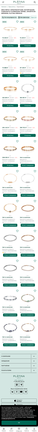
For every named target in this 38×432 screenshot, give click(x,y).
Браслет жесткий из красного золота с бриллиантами (8, 100)
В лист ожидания (27, 165)
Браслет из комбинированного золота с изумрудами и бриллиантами (27, 309)
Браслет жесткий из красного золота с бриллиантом (8, 40)
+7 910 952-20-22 (19, 381)
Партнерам (5, 365)
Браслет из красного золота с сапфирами (8, 160)
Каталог (4, 7)
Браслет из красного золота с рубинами (26, 130)
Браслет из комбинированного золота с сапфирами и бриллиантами (26, 339)
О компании (5, 356)
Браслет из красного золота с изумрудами (8, 130)
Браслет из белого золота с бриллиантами (27, 190)
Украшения (5, 361)
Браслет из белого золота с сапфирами (26, 100)
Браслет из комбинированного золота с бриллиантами (27, 160)
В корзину (10, 45)
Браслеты (12, 7)
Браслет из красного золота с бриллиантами (9, 190)
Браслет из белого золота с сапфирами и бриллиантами (9, 339)
